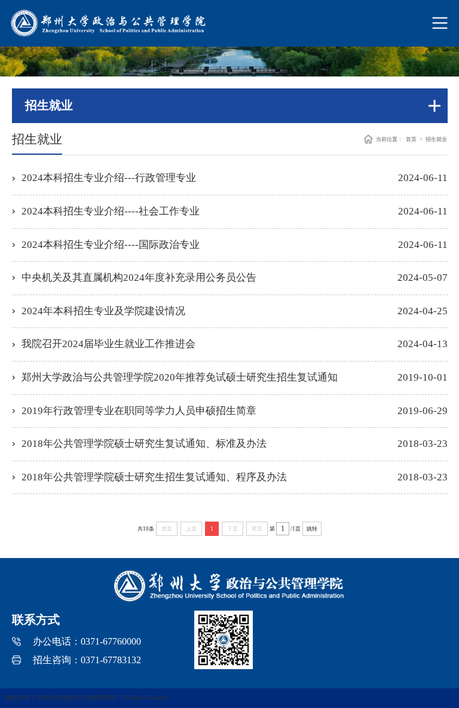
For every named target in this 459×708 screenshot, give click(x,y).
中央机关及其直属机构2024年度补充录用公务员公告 (139, 277)
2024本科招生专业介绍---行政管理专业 (109, 177)
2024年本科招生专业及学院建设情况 (103, 311)
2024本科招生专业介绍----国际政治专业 (111, 244)
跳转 (312, 529)
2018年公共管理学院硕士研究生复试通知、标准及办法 (144, 443)
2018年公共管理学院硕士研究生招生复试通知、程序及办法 (154, 477)
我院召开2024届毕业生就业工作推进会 (108, 344)
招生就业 (436, 139)
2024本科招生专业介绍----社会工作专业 (111, 211)
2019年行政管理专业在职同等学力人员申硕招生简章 (139, 410)
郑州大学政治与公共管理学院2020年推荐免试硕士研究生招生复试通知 (180, 377)
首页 (411, 139)
